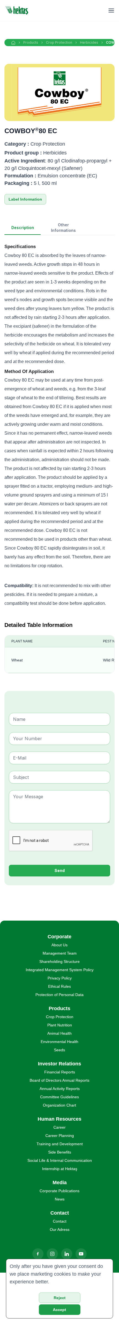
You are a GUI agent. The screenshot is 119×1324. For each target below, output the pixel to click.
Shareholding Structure (59, 961)
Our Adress (59, 1229)
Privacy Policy (60, 978)
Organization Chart (59, 1105)
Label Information (25, 199)
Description (22, 227)
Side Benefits (59, 1152)
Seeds (59, 1050)
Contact (59, 1221)
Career (59, 1127)
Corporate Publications (59, 1191)
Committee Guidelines (59, 1097)
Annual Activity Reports (60, 1088)
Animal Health (59, 1033)
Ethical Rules (59, 986)
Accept (59, 1309)
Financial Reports (59, 1072)
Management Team (60, 953)
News (59, 1199)
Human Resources (59, 1119)
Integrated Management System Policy (60, 970)
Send (60, 870)
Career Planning (59, 1135)
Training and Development (60, 1144)
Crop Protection (59, 42)
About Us (59, 945)
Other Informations (63, 227)
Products (30, 42)
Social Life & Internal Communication (59, 1160)
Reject (60, 1298)
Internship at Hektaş (59, 1169)
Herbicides (89, 42)
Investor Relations (59, 1063)
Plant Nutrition (59, 1025)
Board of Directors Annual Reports (59, 1080)
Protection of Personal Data (59, 994)
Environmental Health (59, 1041)
